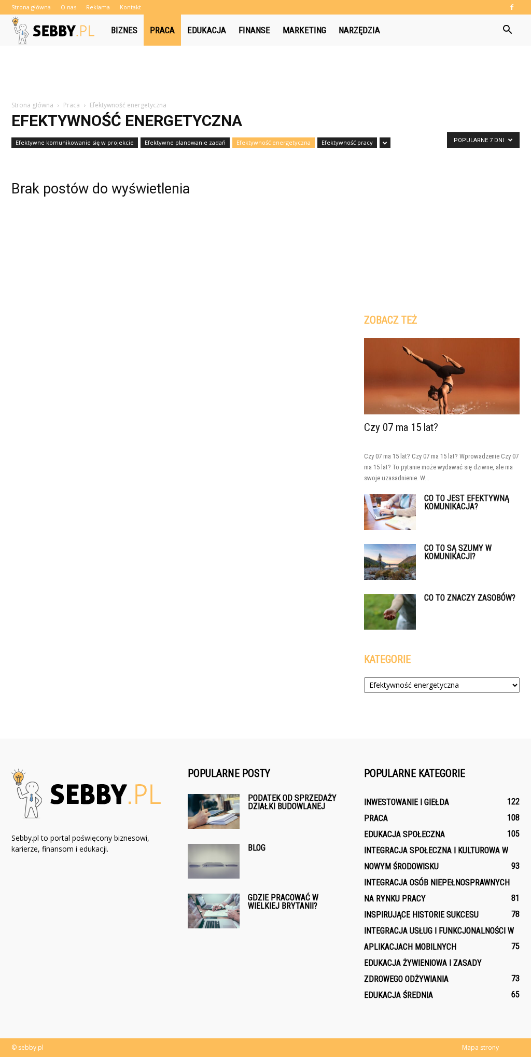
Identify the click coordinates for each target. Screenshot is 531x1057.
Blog (257, 848)
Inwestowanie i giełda (406, 802)
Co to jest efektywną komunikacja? (466, 502)
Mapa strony (480, 1047)
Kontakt (130, 7)
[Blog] (214, 861)
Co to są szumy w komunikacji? (458, 552)
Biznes (124, 30)
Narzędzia (359, 30)
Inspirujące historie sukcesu (421, 915)
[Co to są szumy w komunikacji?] (390, 562)
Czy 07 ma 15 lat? (401, 427)
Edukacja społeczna (404, 834)
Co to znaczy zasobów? (469, 598)
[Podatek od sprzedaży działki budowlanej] (214, 811)
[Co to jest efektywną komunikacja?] (390, 512)
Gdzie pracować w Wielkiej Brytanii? (283, 902)
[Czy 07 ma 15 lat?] (442, 376)
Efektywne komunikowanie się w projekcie (75, 142)
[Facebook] (512, 7)
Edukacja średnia (398, 995)
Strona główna (31, 7)
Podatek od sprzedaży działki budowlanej (292, 802)
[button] (507, 30)
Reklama (98, 7)
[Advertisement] (265, 73)
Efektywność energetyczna (273, 142)
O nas (68, 7)
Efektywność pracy (347, 142)
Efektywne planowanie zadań (185, 142)
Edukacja (206, 30)
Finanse (254, 30)
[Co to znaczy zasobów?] (390, 612)
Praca (162, 30)
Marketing (304, 30)
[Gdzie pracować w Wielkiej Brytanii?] (214, 911)
